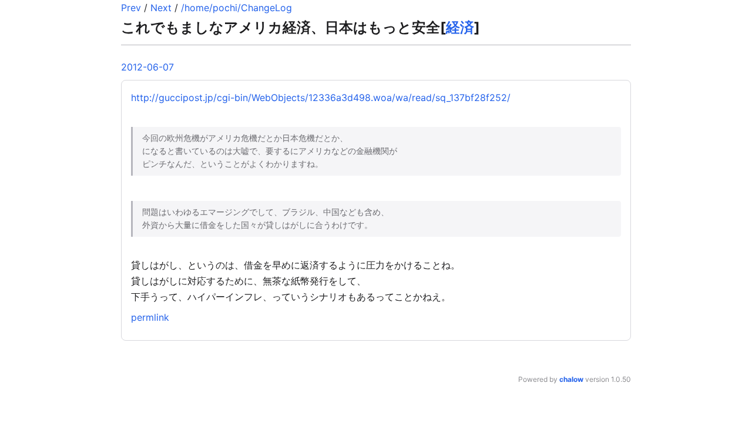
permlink (150, 317)
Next (161, 8)
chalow (571, 379)
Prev (131, 8)
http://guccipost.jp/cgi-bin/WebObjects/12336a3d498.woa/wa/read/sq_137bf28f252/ (321, 97)
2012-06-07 (147, 67)
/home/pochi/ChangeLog (236, 8)
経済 (460, 27)
